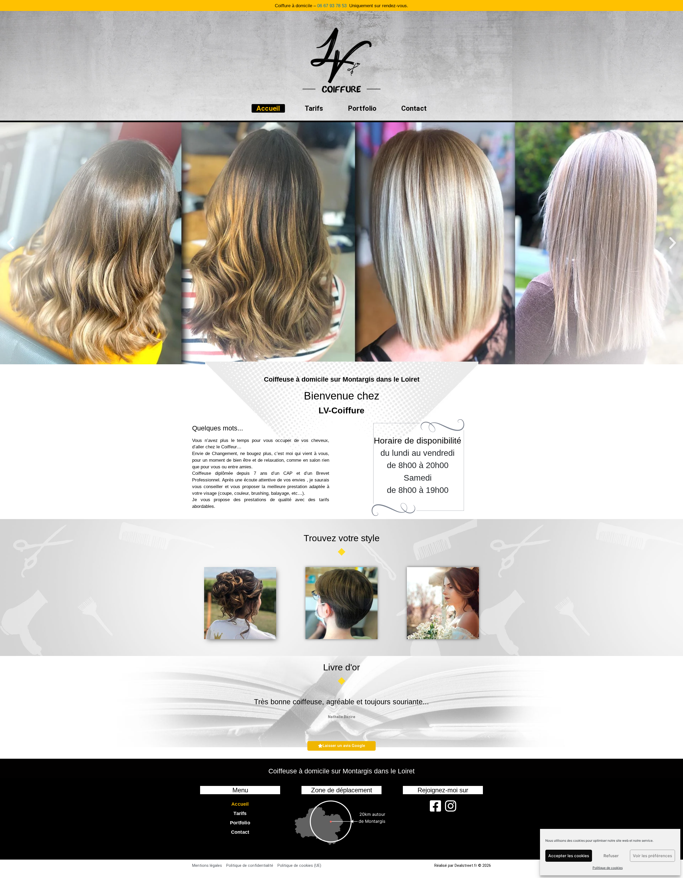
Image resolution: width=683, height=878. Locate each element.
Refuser (611, 855)
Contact (414, 108)
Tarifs (314, 108)
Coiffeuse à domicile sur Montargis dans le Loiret (341, 379)
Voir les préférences (652, 855)
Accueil (268, 108)
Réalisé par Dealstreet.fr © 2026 (462, 865)
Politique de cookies (608, 868)
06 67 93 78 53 (332, 5)
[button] (10, 243)
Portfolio (362, 108)
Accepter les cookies (568, 855)
